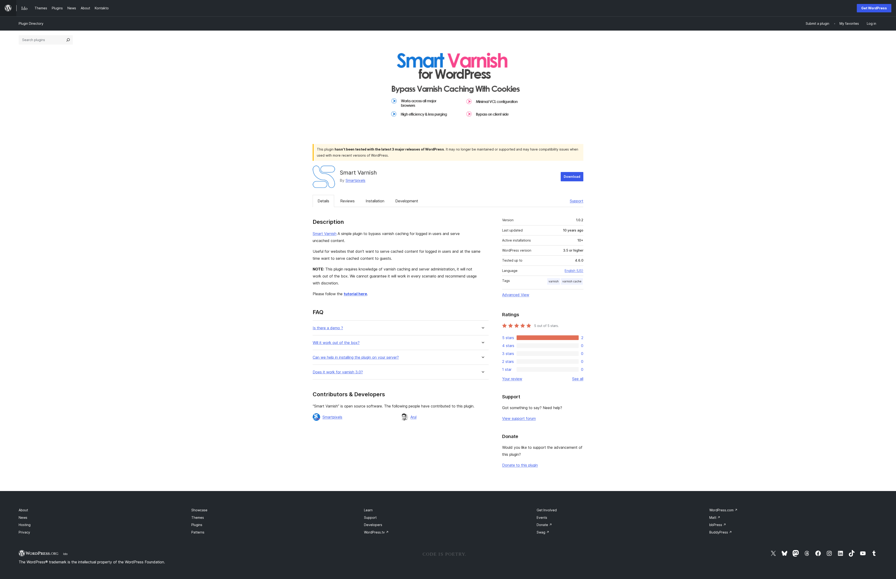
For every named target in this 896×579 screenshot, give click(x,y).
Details (323, 201)
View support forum (519, 418)
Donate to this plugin (520, 465)
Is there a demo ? (328, 328)
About (23, 510)
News (23, 517)
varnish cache (571, 281)
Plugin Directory (31, 23)
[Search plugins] (68, 40)
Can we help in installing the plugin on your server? (356, 357)
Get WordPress (874, 8)
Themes (197, 517)
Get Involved (547, 510)
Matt (714, 517)
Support (576, 201)
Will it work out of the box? (336, 342)
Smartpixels (355, 180)
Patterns (197, 532)
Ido (65, 554)
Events (542, 517)
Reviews (347, 201)
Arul (413, 417)
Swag (543, 532)
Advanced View (515, 294)
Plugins (196, 525)
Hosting (25, 525)
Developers (373, 525)
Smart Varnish (324, 233)
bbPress (717, 525)
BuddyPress (720, 532)
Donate (544, 525)
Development (406, 201)
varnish (554, 281)
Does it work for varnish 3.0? (338, 372)
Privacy (24, 532)
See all (577, 378)
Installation (375, 201)
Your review (512, 378)
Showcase (199, 510)
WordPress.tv (376, 532)
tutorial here (355, 293)
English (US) (574, 271)
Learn (368, 510)
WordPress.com (723, 510)
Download (572, 177)
